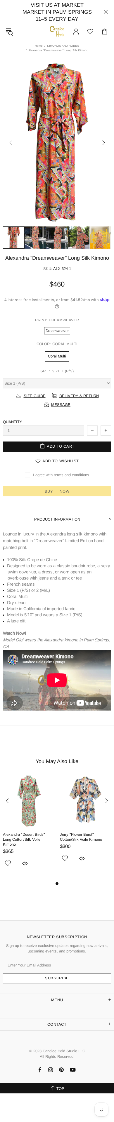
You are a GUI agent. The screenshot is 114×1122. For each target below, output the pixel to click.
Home (39, 45)
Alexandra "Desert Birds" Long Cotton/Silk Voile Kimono (24, 839)
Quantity (12, 422)
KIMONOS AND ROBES (63, 45)
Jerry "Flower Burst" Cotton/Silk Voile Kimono (81, 837)
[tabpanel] (28, 827)
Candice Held (57, 31)
